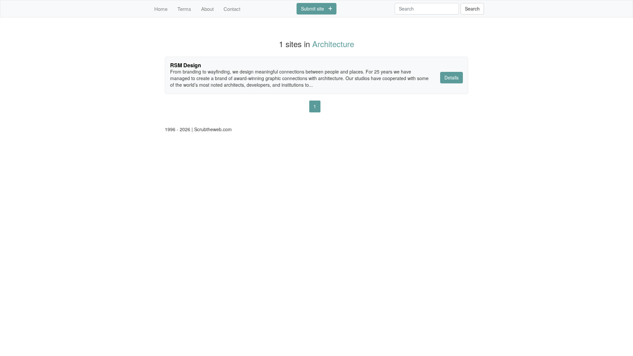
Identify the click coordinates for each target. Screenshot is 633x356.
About (207, 8)
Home (160, 8)
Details (451, 77)
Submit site (314, 8)
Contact (232, 8)
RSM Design (185, 65)
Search (472, 8)
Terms (184, 8)
